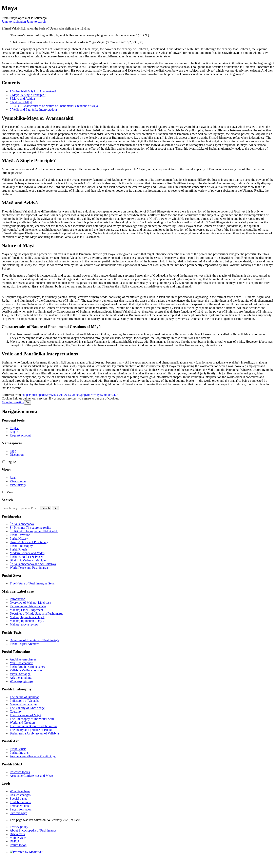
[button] (13, 402)
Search (7, 500)
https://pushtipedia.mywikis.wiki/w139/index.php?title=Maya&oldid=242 (70, 394)
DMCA (15, 841)
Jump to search (36, 21)
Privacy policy (19, 826)
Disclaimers (17, 834)
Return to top (18, 845)
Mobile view (18, 837)
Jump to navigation (14, 21)
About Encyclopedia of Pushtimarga (33, 830)
